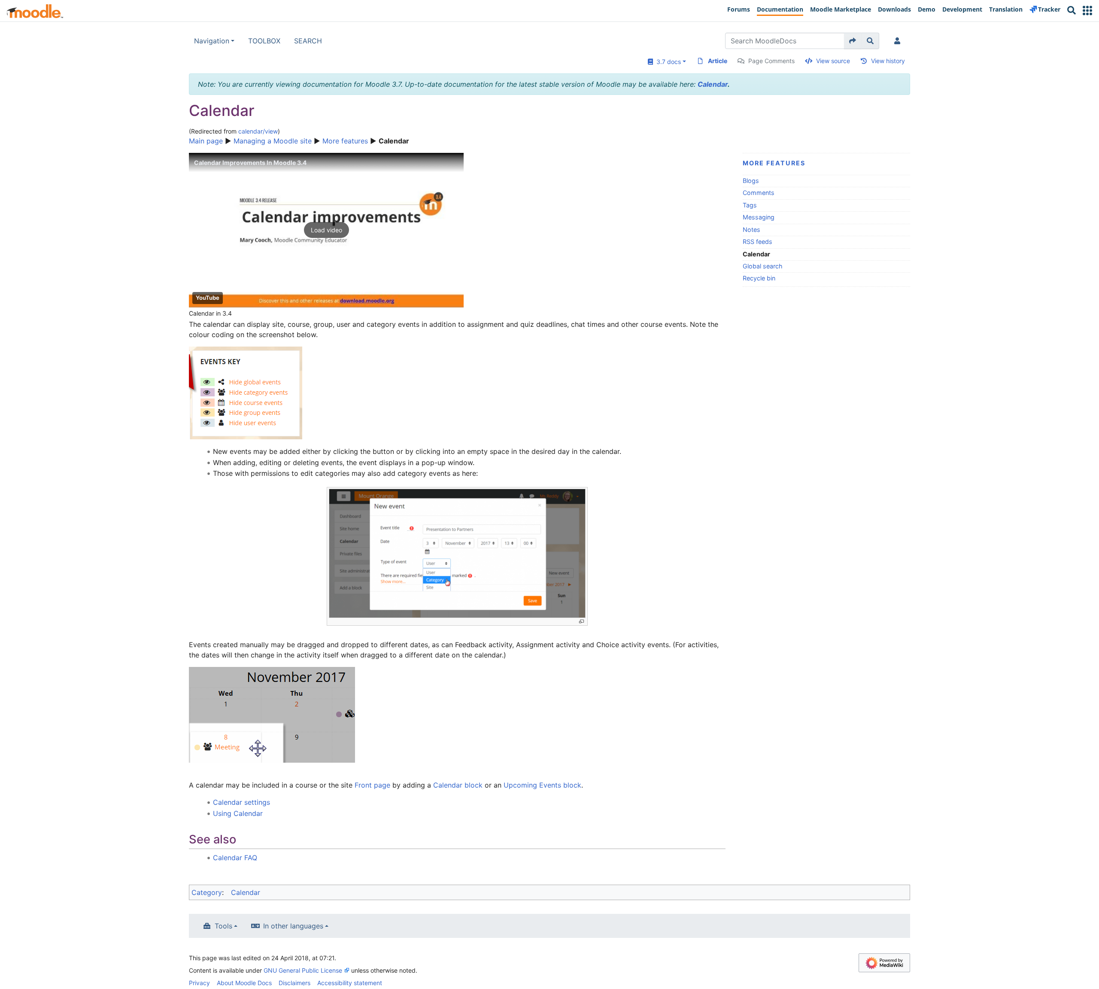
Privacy (199, 982)
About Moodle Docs (244, 982)
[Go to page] (853, 41)
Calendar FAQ (235, 857)
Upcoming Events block (542, 785)
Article (717, 60)
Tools (223, 926)
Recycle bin (759, 278)
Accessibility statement (349, 982)
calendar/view (258, 131)
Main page (206, 141)
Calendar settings (241, 802)
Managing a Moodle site (273, 141)
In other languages (293, 926)
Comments (758, 192)
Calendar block (458, 785)
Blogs (751, 180)
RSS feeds (757, 241)
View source (833, 60)
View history (888, 60)
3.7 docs (667, 61)
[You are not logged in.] (899, 40)
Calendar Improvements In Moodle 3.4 (250, 162)
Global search (763, 266)
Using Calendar (238, 813)
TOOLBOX (264, 41)
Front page (372, 785)
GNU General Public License (303, 970)
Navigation (211, 41)
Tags (750, 205)
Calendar (713, 84)
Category (206, 892)
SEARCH (308, 41)
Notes (751, 229)
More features (345, 141)
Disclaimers (294, 982)
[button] (1087, 10)
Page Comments (771, 60)
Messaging (758, 217)
